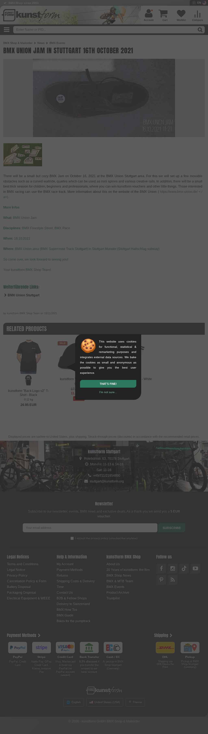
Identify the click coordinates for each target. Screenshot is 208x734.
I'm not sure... (108, 392)
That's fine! (108, 383)
